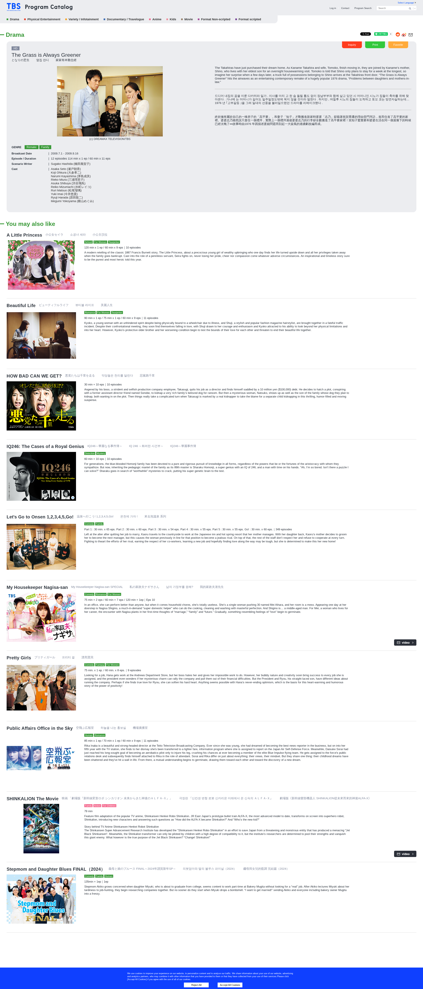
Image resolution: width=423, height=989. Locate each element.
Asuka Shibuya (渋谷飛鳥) (68, 183)
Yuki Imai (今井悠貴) (64, 194)
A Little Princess (24, 235)
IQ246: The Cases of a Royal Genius (45, 446)
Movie (188, 19)
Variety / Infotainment (84, 19)
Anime (156, 19)
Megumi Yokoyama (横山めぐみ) (72, 201)
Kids (173, 19)
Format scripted (250, 19)
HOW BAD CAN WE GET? (34, 376)
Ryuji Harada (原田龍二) (67, 197)
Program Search (363, 8)
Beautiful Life (21, 305)
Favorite (398, 44)
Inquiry (352, 44)
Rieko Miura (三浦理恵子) (67, 179)
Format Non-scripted (215, 19)
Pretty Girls (19, 657)
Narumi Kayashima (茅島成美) (71, 176)
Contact (345, 8)
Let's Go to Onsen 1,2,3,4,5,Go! (40, 516)
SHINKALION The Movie (32, 798)
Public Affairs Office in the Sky (40, 728)
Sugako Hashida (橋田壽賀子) (70, 163)
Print (375, 44)
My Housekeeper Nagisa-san (37, 587)
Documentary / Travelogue (125, 19)
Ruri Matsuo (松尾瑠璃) (66, 190)
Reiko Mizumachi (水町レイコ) (71, 187)
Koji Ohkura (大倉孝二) (66, 172)
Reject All (196, 985)
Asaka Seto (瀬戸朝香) (66, 169)
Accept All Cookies (230, 985)
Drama (14, 19)
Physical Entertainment (43, 19)
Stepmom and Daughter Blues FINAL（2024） (56, 869)
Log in (333, 8)
